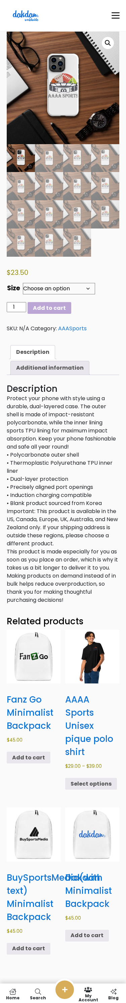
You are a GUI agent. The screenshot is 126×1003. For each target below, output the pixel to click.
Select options (91, 784)
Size (13, 288)
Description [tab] (32, 352)
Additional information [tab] (50, 368)
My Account (88, 997)
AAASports (72, 328)
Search (38, 997)
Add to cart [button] (28, 757)
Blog (113, 997)
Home (12, 997)
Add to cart (49, 308)
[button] (108, 43)
